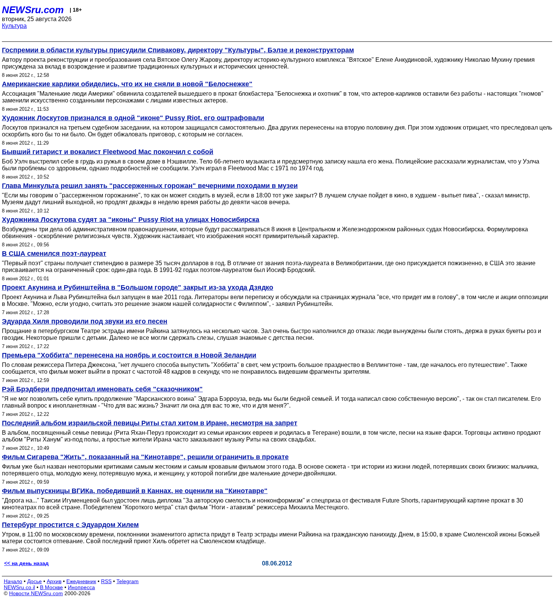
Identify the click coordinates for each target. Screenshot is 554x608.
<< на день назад (26, 563)
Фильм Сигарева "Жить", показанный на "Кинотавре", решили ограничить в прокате (145, 457)
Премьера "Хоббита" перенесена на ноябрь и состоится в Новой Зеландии (129, 355)
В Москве (51, 587)
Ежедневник (81, 581)
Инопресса (81, 587)
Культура (14, 26)
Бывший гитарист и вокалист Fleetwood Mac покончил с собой (107, 152)
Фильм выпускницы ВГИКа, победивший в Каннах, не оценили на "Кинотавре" (135, 491)
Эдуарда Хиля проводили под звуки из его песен (84, 321)
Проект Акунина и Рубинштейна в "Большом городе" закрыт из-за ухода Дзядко (137, 287)
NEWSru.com (33, 9)
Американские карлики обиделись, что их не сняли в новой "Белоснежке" (127, 84)
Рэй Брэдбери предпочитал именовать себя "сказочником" (102, 389)
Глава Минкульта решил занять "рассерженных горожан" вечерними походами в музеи (150, 185)
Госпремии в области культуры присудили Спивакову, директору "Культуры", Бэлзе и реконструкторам (178, 50)
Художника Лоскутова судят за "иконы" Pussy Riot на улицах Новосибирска (130, 219)
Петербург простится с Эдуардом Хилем (70, 525)
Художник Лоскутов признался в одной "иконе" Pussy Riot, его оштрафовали (133, 118)
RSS (106, 581)
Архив (54, 581)
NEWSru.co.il (19, 587)
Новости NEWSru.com (36, 593)
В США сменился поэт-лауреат (54, 253)
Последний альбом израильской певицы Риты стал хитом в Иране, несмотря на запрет (149, 423)
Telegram (127, 581)
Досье (34, 581)
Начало (13, 581)
